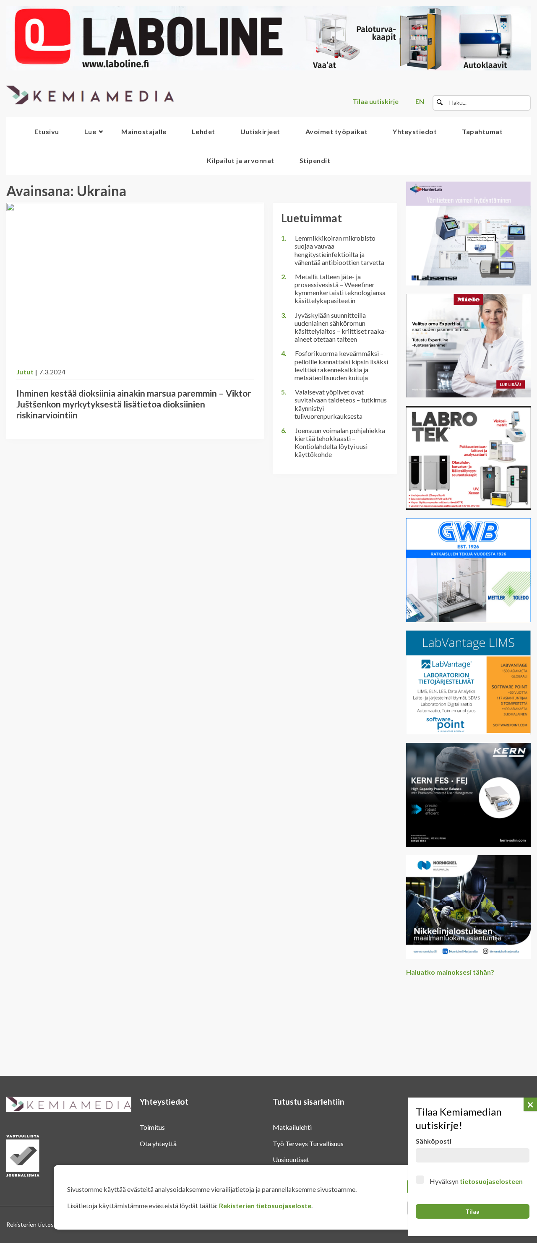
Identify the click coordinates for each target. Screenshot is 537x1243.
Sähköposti (433, 1141)
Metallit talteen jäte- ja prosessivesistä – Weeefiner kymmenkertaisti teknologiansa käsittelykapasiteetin (340, 288)
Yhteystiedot (415, 131)
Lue (90, 131)
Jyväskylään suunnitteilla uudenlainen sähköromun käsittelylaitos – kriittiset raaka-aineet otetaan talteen (341, 327)
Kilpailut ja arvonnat (240, 160)
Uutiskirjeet (260, 131)
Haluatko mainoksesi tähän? (450, 972)
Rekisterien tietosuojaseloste (265, 1205)
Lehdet (203, 131)
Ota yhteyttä (158, 1143)
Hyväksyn (476, 1181)
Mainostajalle (144, 131)
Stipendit (315, 160)
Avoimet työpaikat (336, 131)
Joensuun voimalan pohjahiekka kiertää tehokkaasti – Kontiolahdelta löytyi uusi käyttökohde (340, 442)
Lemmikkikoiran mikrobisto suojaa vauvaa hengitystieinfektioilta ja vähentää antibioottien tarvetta (339, 250)
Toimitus (152, 1127)
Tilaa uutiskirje (375, 101)
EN (419, 101)
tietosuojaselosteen (491, 1181)
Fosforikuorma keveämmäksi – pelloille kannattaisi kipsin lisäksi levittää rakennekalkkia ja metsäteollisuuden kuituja (341, 365)
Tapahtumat (482, 131)
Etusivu (46, 131)
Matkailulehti (292, 1127)
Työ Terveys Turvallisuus (308, 1143)
